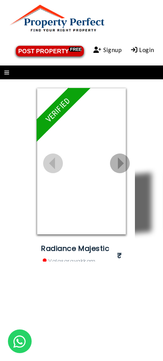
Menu (81, 72)
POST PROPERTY (50, 50)
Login (146, 50)
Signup (112, 50)
